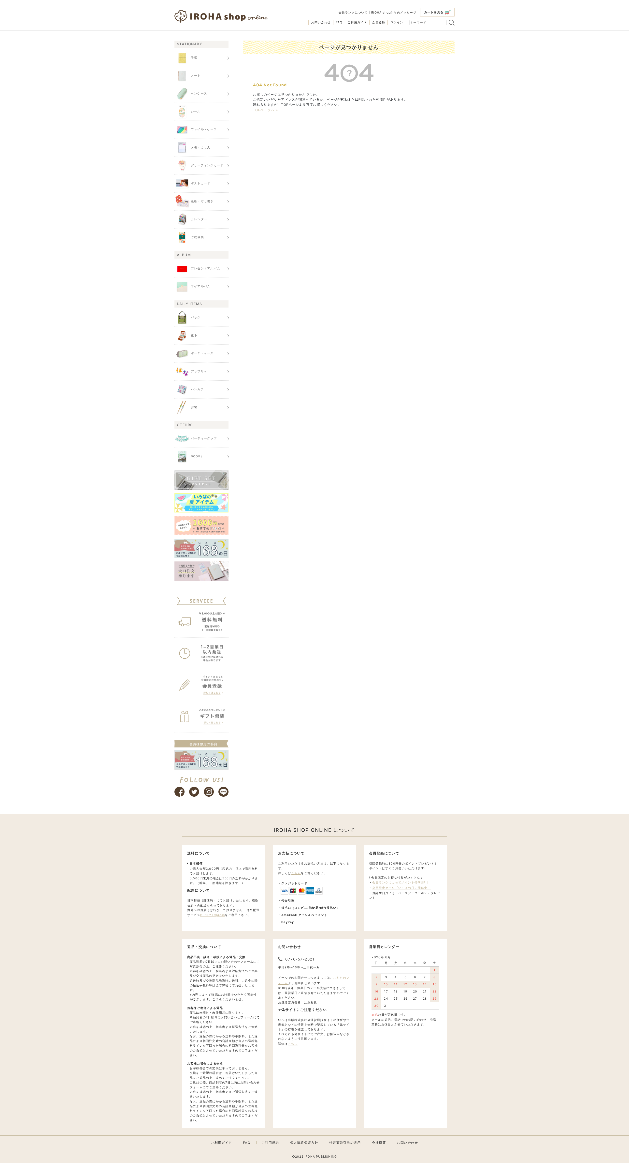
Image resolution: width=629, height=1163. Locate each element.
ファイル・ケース (204, 129)
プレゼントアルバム (205, 268)
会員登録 (378, 22)
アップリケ (199, 371)
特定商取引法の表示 (345, 1142)
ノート (196, 76)
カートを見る (433, 12)
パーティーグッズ (204, 438)
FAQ (339, 22)
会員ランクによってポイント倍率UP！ (400, 882)
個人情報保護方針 (304, 1142)
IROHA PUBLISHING (320, 1156)
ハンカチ (197, 389)
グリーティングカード (207, 165)
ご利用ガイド (357, 22)
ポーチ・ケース (202, 353)
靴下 (194, 335)
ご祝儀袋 (197, 237)
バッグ (196, 317)
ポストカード (200, 183)
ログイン (396, 22)
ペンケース (199, 93)
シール (196, 111)
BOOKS (197, 456)
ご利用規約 (270, 1142)
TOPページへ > (265, 110)
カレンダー (199, 219)
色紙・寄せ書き (202, 201)
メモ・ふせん (200, 147)
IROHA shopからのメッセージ (393, 12)
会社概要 (379, 1142)
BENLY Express (212, 915)
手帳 (194, 58)
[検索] (452, 23)
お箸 (194, 407)
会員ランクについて (353, 12)
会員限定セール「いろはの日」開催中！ (401, 888)
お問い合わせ (320, 22)
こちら (296, 873)
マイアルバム (200, 286)
